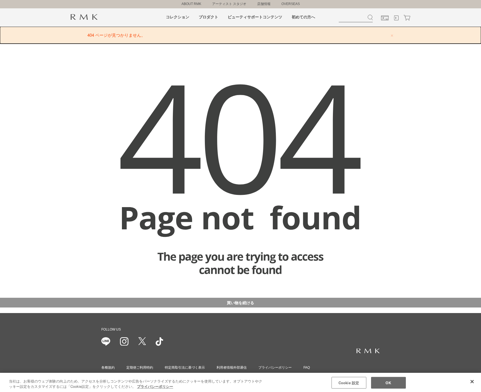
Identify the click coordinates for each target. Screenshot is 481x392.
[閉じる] (472, 382)
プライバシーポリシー (275, 367)
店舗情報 (264, 4)
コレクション (177, 17)
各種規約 (108, 367)
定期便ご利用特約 (139, 367)
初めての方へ (303, 17)
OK (388, 382)
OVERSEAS (290, 4)
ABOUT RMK (191, 4)
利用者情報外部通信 (232, 367)
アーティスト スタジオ (229, 4)
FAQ (306, 367)
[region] (240, 382)
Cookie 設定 (348, 382)
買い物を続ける (240, 302)
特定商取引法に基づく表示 (185, 367)
